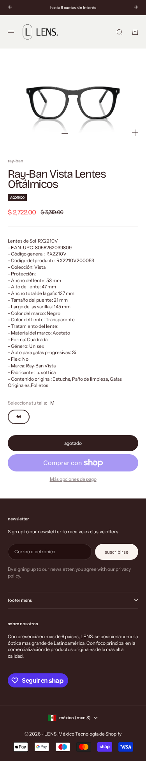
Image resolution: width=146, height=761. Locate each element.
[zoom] (135, 132)
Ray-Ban (15, 161)
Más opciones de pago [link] (73, 479)
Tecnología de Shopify (98, 734)
